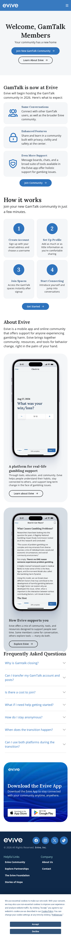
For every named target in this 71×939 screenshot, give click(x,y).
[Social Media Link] (36, 840)
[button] (18, 813)
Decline (35, 931)
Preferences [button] (57, 915)
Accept (35, 924)
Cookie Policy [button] (47, 911)
